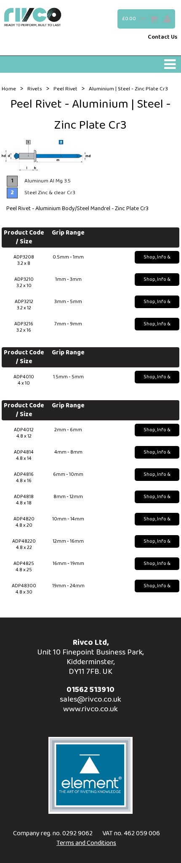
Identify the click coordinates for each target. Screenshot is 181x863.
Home (9, 89)
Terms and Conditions (86, 843)
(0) (142, 18)
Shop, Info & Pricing (157, 258)
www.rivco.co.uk (90, 708)
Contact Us (162, 37)
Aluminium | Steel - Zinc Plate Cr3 (128, 89)
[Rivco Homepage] (33, 17)
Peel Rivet (65, 89)
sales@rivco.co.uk (90, 699)
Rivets (34, 89)
